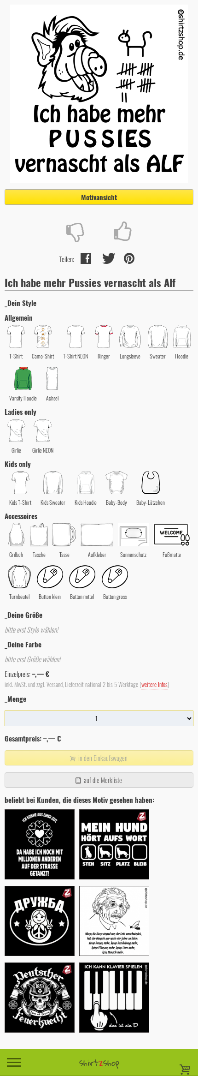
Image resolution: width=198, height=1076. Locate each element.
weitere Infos (154, 684)
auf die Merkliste (102, 780)
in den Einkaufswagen (102, 758)
